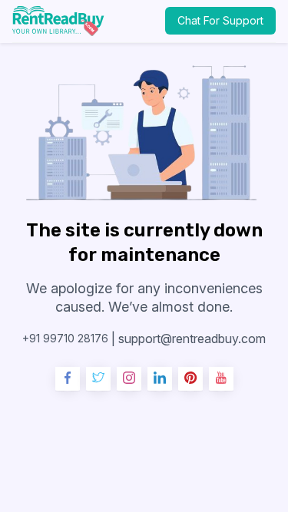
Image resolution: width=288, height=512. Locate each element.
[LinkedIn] (159, 379)
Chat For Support (220, 20)
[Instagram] (129, 379)
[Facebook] (67, 379)
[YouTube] (221, 379)
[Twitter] (98, 379)
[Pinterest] (190, 379)
